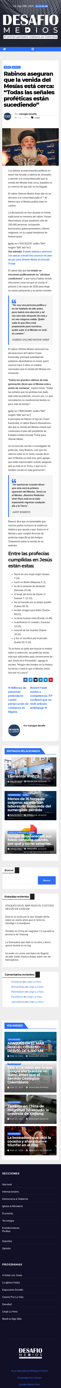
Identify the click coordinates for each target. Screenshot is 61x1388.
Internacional (14, 795)
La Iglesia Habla (11, 1282)
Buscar (9, 870)
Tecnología (8, 1220)
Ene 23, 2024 (16, 1088)
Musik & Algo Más (11, 1319)
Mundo (7, 67)
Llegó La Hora (33, 982)
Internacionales (10, 1191)
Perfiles (6, 1231)
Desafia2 (7, 1304)
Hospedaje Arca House (29, 1377)
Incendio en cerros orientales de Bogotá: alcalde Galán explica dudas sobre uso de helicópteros (28, 956)
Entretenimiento (10, 1228)
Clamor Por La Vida (13, 1297)
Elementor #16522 (23, 776)
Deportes (7, 1241)
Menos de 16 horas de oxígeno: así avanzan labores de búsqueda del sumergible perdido (29, 804)
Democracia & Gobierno (15, 1199)
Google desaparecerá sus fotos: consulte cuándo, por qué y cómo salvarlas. (29, 840)
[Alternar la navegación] (32, 49)
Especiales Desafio (12, 1290)
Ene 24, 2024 (16, 1056)
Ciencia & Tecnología (17, 832)
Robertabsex (18, 991)
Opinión (6, 1248)
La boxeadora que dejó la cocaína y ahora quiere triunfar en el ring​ (29, 1141)
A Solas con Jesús (12, 1275)
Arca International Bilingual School (29, 1371)
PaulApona (17, 997)
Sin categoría (14, 1039)
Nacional (7, 1184)
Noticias (16, 67)
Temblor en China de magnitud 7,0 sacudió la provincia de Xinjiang (28, 1110)
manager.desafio (28, 114)
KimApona (16, 982)
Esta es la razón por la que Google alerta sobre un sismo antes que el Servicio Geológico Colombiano (27, 920)
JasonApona (18, 1002)
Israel (37, 117)
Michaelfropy (18, 987)
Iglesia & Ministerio (12, 1206)
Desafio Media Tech (29, 1384)
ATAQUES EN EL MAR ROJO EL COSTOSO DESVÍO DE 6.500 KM (25, 1047)
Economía (7, 1213)
